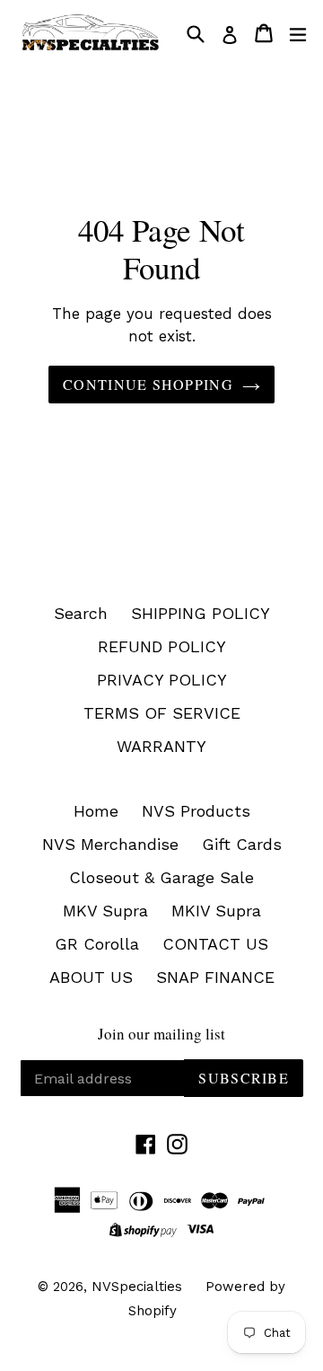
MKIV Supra (216, 910)
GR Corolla (97, 943)
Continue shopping (148, 384)
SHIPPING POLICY (200, 613)
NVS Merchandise (110, 844)
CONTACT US (215, 943)
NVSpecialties (137, 1286)
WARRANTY (161, 746)
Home (96, 810)
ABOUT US (91, 977)
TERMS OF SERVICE (161, 712)
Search (81, 613)
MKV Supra (105, 910)
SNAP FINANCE (215, 977)
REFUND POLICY (162, 646)
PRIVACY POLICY (162, 679)
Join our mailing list (161, 1034)
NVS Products (196, 810)
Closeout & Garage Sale (161, 877)
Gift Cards (242, 844)
